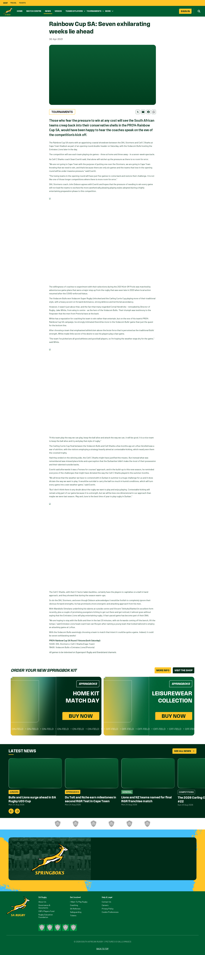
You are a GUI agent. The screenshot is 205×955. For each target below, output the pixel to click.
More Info (162, 670)
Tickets (22, 3)
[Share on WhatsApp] (154, 112)
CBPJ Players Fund (46, 911)
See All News (182, 751)
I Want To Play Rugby (78, 902)
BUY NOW (81, 716)
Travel (13, 3)
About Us (42, 902)
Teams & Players (74, 11)
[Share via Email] (143, 112)
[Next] (17, 811)
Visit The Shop (183, 670)
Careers (105, 905)
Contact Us (106, 902)
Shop (5, 3)
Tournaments (94, 11)
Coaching (74, 905)
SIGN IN (185, 11)
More (108, 11)
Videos (58, 11)
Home (20, 11)
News (48, 11)
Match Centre (33, 11)
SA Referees (75, 909)
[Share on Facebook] (148, 112)
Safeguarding (75, 912)
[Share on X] (138, 112)
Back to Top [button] (102, 949)
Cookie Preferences (110, 912)
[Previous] (11, 811)
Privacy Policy (107, 909)
